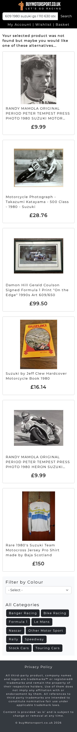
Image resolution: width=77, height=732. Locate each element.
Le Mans (42, 622)
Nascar (15, 630)
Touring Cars (48, 648)
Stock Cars (19, 648)
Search (66, 16)
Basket (63, 25)
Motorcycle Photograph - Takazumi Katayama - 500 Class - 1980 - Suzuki (37, 202)
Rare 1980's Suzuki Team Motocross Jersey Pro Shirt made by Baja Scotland (33, 550)
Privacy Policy (39, 667)
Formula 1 (18, 622)
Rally (13, 639)
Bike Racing (55, 613)
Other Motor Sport (45, 630)
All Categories (22, 604)
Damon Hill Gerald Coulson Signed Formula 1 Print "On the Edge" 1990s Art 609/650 (37, 290)
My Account (19, 25)
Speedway (34, 639)
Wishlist (43, 25)
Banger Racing (23, 613)
